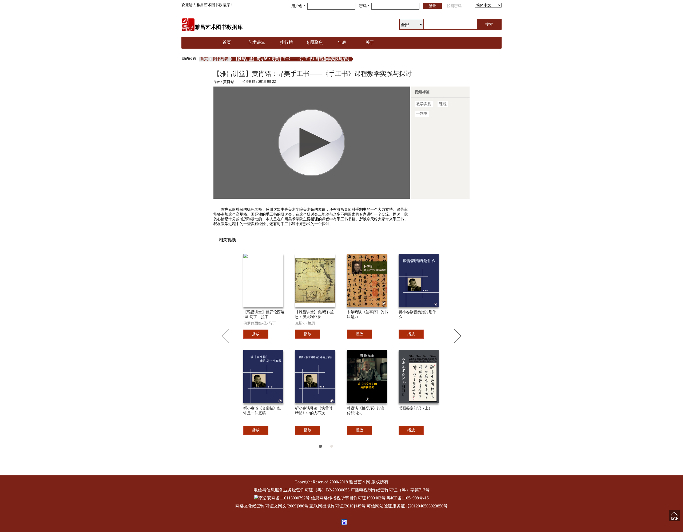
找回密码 (454, 6)
